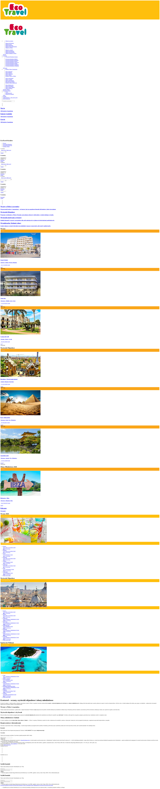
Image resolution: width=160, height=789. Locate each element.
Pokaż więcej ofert (7, 575)
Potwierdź (2, 160)
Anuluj (1, 161)
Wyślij (2, 771)
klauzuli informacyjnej (25, 740)
